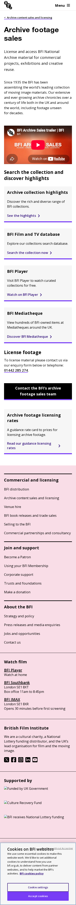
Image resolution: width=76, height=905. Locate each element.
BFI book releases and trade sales (30, 515)
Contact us (12, 642)
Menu (60, 5)
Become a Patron (17, 557)
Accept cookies (38, 896)
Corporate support (18, 574)
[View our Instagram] (20, 761)
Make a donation (17, 592)
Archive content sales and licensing (31, 498)
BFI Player (13, 670)
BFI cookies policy (32, 873)
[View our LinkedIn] (27, 761)
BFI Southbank (17, 682)
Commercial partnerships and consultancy (37, 533)
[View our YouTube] (35, 761)
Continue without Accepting (57, 848)
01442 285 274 (16, 370)
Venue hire (12, 506)
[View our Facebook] (13, 761)
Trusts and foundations (23, 583)
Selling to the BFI (17, 524)
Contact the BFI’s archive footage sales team (38, 391)
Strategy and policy (19, 616)
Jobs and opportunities (22, 633)
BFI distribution (16, 489)
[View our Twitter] (6, 761)
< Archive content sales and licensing (28, 17)
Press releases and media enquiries (32, 624)
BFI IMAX (12, 699)
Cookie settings (38, 887)
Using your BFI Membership (26, 565)
